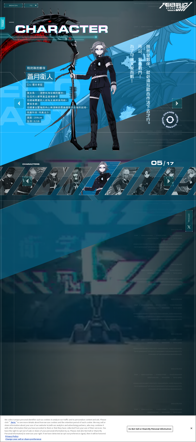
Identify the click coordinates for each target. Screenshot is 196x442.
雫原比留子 (52, 181)
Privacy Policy (11, 436)
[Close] (191, 428)
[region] (98, 428)
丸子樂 (144, 181)
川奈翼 (122, 181)
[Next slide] (169, 181)
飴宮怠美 (74, 181)
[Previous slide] (27, 181)
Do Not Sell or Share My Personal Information (150, 429)
